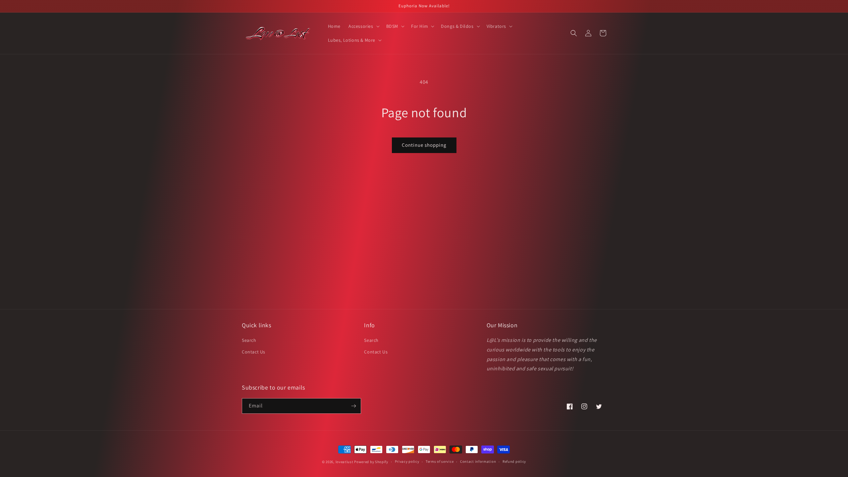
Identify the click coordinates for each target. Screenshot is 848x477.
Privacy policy (407, 461)
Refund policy (514, 461)
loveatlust (344, 461)
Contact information (478, 461)
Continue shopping (424, 145)
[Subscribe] (353, 406)
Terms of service (439, 461)
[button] (363, 26)
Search (249, 340)
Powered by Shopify (371, 461)
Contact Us (253, 352)
